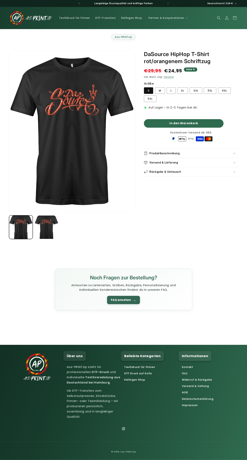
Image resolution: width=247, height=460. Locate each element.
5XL (150, 99)
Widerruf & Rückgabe (197, 380)
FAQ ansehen (123, 300)
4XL (224, 90)
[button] (167, 18)
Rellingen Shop (134, 380)
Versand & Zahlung (195, 386)
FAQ (185, 373)
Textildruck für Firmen (139, 367)
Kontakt (187, 367)
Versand (169, 76)
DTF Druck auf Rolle (138, 373)
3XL (210, 90)
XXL (195, 90)
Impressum (190, 405)
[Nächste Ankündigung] (168, 3)
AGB (185, 392)
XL (182, 90)
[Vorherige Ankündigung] (79, 3)
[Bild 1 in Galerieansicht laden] (21, 227)
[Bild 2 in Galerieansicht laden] (46, 227)
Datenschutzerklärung (198, 399)
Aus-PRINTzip (123, 37)
